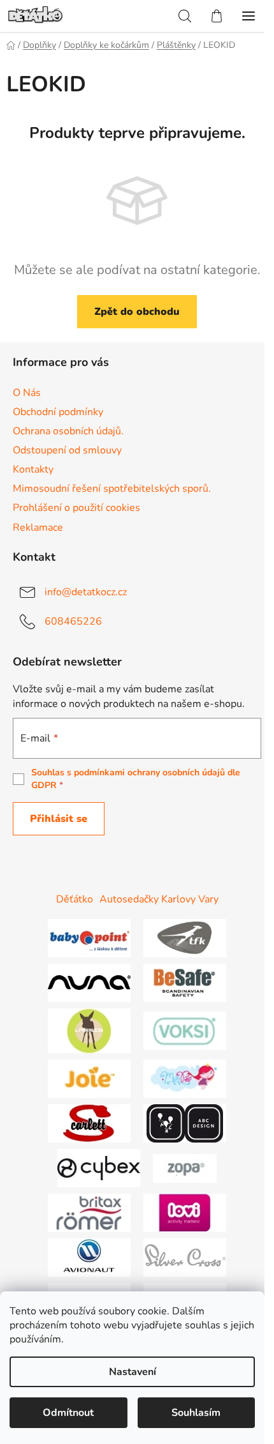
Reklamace (38, 528)
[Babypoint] (89, 938)
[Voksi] (184, 1030)
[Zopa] (185, 1167)
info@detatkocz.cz (86, 591)
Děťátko (74, 899)
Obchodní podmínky (58, 412)
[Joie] (89, 1078)
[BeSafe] (184, 982)
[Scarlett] (89, 1123)
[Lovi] (184, 1212)
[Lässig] (89, 1030)
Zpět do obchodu (137, 312)
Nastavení (132, 1372)
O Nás (27, 393)
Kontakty (33, 469)
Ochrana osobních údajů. (68, 431)
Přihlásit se (58, 819)
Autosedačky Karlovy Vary (159, 899)
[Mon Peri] (184, 1078)
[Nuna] (89, 982)
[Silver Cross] (184, 1257)
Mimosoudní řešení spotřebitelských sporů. (112, 489)
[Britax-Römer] (89, 1212)
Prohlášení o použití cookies (76, 508)
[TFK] (184, 938)
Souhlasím (195, 1413)
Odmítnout (68, 1413)
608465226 (73, 621)
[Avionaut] (89, 1257)
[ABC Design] (184, 1123)
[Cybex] (98, 1167)
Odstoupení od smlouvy (67, 450)
